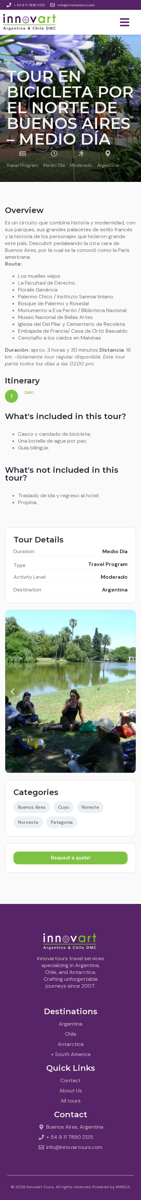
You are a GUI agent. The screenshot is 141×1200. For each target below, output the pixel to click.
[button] (13, 692)
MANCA (123, 1187)
